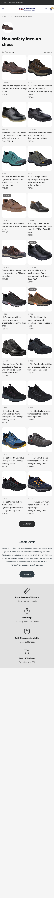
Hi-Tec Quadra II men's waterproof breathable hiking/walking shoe (38, 460)
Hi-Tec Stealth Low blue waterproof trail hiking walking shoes (13, 460)
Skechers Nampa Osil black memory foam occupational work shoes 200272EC (39, 274)
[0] (50, 9)
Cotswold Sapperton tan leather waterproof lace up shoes (14, 226)
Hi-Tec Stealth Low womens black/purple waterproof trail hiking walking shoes (12, 415)
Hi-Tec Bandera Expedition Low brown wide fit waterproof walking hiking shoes (40, 90)
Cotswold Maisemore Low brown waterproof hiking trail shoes (14, 273)
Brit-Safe (32, 220)
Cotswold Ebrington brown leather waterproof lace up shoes (14, 88)
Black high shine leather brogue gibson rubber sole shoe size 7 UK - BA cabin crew (40, 227)
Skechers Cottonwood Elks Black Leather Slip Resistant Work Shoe (40, 135)
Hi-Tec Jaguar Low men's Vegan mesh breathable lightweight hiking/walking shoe (39, 506)
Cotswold (6, 83)
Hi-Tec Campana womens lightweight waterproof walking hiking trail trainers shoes (13, 181)
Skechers (32, 130)
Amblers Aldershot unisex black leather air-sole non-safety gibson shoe (14, 135)
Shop (10, 16)
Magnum (5, 361)
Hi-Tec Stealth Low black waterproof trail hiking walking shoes (39, 414)
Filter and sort (9, 52)
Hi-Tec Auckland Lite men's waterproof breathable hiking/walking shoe (14, 321)
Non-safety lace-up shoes (23, 16)
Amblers (6, 130)
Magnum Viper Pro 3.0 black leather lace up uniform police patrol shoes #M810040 (12, 368)
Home (4, 16)
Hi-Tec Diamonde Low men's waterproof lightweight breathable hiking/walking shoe (12, 506)
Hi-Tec (30, 83)
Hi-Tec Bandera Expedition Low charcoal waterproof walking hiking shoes (40, 367)
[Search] (46, 9)
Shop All (27, 574)
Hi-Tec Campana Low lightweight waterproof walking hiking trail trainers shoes (38, 181)
